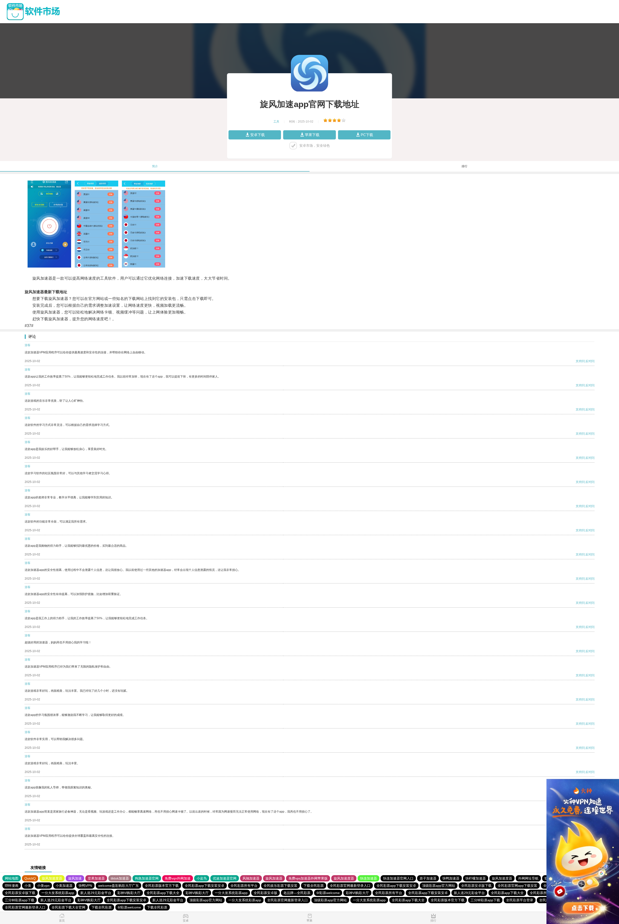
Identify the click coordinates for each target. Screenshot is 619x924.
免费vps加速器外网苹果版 (308, 878)
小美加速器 (64, 886)
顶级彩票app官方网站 (438, 886)
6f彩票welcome (328, 893)
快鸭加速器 (450, 878)
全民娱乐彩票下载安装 (280, 886)
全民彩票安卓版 (265, 893)
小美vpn (43, 886)
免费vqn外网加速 (178, 878)
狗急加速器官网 (147, 878)
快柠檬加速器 (475, 878)
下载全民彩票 (313, 886)
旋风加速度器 (52, 878)
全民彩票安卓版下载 (476, 886)
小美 (27, 886)
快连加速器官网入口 (398, 878)
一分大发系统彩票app (57, 893)
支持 (579, 361)
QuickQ (30, 878)
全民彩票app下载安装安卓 (204, 886)
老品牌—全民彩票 (296, 893)
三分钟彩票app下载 (19, 900)
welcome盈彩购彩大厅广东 (118, 886)
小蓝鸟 (202, 878)
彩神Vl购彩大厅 (128, 893)
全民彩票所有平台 (244, 886)
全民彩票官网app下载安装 (517, 886)
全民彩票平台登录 (519, 900)
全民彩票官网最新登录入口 (350, 886)
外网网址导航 (528, 878)
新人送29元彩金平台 (95, 893)
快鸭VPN (85, 886)
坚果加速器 (96, 878)
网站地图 (11, 878)
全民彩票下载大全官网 (68, 907)
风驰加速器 (251, 878)
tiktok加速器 (120, 878)
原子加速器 (428, 878)
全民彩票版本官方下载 (162, 886)
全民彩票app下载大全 (163, 893)
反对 (588, 361)
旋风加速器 (273, 878)
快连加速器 (368, 878)
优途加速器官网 (224, 878)
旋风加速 (75, 878)
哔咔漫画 (11, 886)
